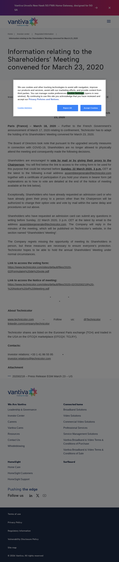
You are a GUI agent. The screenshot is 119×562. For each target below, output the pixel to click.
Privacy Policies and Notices (44, 99)
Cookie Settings (25, 108)
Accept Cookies (91, 108)
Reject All (67, 108)
